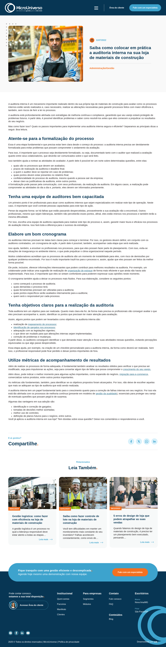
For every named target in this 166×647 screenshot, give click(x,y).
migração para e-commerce (133, 374)
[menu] (96, 8)
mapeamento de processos (42, 324)
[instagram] (10, 633)
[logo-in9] (156, 642)
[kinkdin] (22, 633)
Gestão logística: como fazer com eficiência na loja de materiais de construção (30, 519)
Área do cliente (116, 8)
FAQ (111, 604)
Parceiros (61, 604)
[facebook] (16, 633)
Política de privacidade (68, 642)
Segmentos (88, 599)
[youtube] (28, 633)
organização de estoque (80, 270)
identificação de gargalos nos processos (34, 327)
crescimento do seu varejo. (137, 369)
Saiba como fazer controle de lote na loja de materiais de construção (81, 519)
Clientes (61, 614)
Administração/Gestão (101, 68)
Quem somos (63, 599)
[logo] (23, 8)
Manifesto (61, 609)
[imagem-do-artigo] (32, 493)
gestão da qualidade (106, 393)
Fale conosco (115, 599)
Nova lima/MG (141, 602)
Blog (111, 619)
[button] (131, 441)
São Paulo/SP (141, 612)
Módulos (87, 604)
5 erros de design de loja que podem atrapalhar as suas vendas (131, 519)
